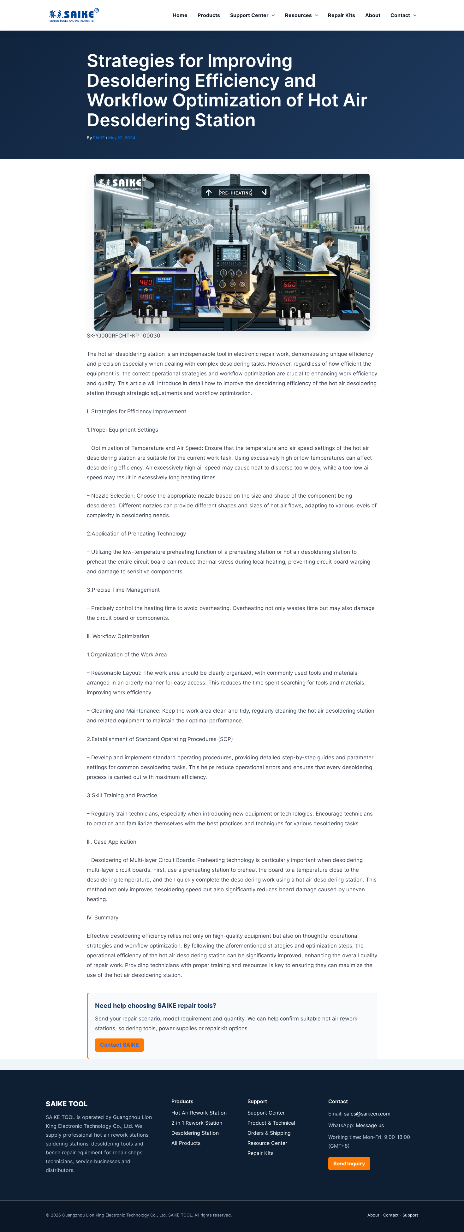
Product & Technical (271, 1123)
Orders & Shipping (269, 1133)
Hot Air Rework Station (199, 1112)
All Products (185, 1143)
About (372, 15)
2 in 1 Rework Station (196, 1123)
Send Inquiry (349, 1163)
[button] (272, 15)
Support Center (249, 15)
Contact (400, 15)
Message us (370, 1125)
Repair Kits (341, 15)
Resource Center (267, 1143)
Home (180, 15)
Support (410, 1214)
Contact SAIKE (119, 1045)
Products (209, 15)
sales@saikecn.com (367, 1113)
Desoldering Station (195, 1133)
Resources (298, 15)
